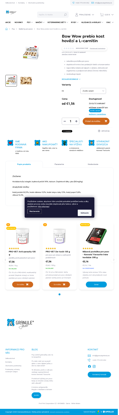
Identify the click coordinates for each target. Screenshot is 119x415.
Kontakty (21, 3)
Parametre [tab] (59, 164)
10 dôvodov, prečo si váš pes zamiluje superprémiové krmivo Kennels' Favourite (42, 372)
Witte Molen (75, 403)
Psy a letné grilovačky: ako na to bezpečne (42, 356)
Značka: (69, 55)
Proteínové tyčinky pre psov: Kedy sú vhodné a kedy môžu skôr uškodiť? (42, 380)
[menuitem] (8, 22)
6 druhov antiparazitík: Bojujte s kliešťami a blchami (42, 388)
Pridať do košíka (92, 121)
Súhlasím (85, 213)
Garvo (68, 403)
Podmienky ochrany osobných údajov (12, 370)
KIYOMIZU (61, 403)
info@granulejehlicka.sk (101, 356)
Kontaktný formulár (99, 374)
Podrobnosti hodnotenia (97, 48)
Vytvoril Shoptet (89, 412)
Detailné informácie (70, 79)
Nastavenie (35, 211)
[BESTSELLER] (96, 236)
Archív (36, 395)
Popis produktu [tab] (24, 164)
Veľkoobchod (10, 3)
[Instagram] (94, 366)
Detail (96, 284)
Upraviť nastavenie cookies (59, 412)
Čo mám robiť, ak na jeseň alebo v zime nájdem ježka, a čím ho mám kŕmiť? (42, 363)
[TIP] (59, 236)
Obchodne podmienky (36, 3)
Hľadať (65, 15)
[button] (59, 294)
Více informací (43, 206)
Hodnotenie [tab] (93, 164)
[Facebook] (89, 366)
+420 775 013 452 (99, 360)
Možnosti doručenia (97, 114)
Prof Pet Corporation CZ (47, 403)
